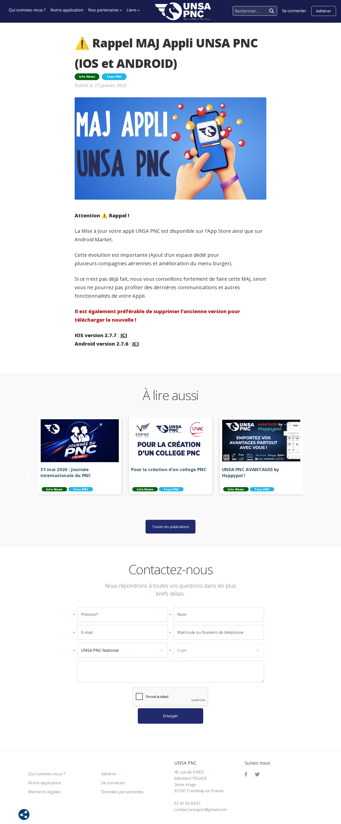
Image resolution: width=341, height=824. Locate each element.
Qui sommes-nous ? (27, 10)
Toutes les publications (170, 526)
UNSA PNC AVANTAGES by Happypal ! (250, 472)
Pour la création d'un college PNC (168, 469)
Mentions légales (44, 792)
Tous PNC (114, 76)
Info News (87, 76)
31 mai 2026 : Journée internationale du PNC (65, 472)
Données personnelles (122, 792)
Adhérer (323, 11)
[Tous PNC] (183, 11)
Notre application (66, 10)
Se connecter (113, 783)
